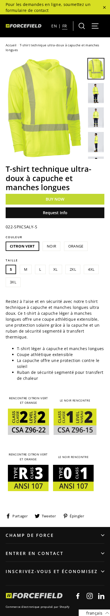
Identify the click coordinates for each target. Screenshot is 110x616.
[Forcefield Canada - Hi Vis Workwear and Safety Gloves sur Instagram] (90, 596)
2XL (73, 269)
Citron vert (22, 246)
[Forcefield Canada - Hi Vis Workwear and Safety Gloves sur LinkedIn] (101, 596)
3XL (13, 282)
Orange (75, 246)
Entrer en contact (34, 553)
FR (64, 26)
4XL (91, 269)
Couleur (14, 237)
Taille (12, 260)
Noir (51, 246)
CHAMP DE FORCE (30, 535)
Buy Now (55, 199)
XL (55, 269)
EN (54, 26)
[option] (45, 108)
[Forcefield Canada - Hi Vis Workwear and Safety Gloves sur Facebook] (78, 596)
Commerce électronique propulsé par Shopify (38, 607)
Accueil (11, 45)
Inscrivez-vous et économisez (52, 571)
